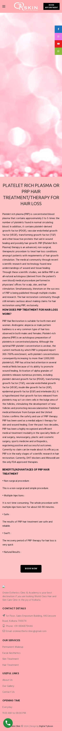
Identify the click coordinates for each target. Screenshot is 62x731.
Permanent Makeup (12, 647)
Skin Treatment (10, 659)
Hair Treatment (10, 665)
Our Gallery (8, 686)
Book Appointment (51, 6)
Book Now (31, 569)
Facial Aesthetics (11, 653)
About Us (7, 680)
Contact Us (31, 171)
